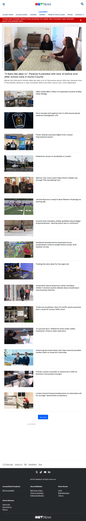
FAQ (25, 464)
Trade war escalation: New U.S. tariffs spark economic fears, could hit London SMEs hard (58, 308)
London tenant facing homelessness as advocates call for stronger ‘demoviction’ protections (58, 394)
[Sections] (4, 4)
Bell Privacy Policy (36, 490)
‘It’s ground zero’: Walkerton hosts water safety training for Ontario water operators (55, 330)
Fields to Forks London (56, 14)
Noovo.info (6, 504)
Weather (42, 14)
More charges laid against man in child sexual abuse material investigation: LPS (58, 114)
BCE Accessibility (8, 490)
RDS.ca (5, 509)
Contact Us (18, 464)
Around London (21, 14)
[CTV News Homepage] (43, 4)
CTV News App (8, 464)
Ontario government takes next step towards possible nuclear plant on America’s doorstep (58, 351)
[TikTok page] (41, 472)
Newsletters (33, 464)
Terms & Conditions (37, 493)
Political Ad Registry (37, 495)
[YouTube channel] (45, 472)
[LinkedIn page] (49, 472)
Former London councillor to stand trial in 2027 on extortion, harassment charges (56, 373)
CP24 (60, 490)
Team (40, 464)
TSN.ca (60, 495)
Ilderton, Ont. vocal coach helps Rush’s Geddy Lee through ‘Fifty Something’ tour (56, 179)
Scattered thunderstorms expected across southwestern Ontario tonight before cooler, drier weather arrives (56, 245)
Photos (70, 14)
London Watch (8, 14)
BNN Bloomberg (63, 493)
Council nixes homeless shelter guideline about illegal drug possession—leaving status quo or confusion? (58, 222)
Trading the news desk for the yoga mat (52, 264)
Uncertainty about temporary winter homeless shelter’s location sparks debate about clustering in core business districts (57, 288)
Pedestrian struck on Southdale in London (53, 156)
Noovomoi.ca (7, 507)
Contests (33, 14)
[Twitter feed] (36, 472)
